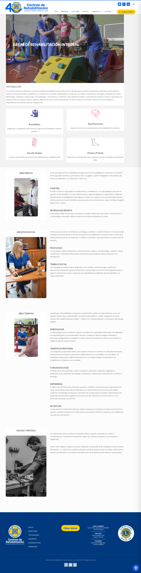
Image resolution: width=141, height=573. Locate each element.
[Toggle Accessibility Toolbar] (136, 568)
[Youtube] (128, 4)
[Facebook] (124, 4)
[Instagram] (119, 4)
